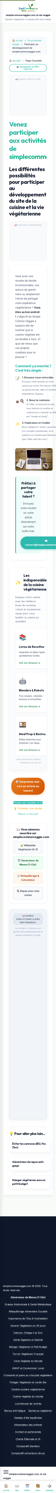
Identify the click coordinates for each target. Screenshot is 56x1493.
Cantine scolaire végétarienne (28, 1389)
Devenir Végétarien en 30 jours (28, 1325)
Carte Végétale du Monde (28, 1360)
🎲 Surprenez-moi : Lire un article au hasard (28, 786)
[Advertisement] (28, 97)
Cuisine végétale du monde (28, 1396)
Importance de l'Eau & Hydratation (28, 1318)
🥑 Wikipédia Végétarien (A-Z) (28, 847)
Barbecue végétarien (40, 1410)
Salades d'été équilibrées (28, 1417)
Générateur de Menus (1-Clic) (28, 1297)
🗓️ (27, 1487)
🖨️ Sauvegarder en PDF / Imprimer (28, 68)
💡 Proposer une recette (28, 808)
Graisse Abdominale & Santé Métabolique (28, 1304)
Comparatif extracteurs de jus (28, 1453)
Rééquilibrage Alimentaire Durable (28, 1311)
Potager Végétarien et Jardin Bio (28, 1382)
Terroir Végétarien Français (28, 1353)
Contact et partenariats (28, 1431)
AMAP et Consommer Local (28, 1368)
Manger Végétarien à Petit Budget (28, 1346)
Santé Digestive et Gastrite (28, 1339)
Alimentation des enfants (28, 1424)
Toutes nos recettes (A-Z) (28, 802)
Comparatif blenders (28, 1446)
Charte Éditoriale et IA (28, 1439)
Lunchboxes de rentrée (28, 1403)
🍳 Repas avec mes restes (28, 893)
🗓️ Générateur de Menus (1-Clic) (28, 862)
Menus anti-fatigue (14, 1410)
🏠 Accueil (14, 60)
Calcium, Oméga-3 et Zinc (28, 1332)
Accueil (19, 40)
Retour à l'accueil (28, 813)
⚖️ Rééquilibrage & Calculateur (28, 877)
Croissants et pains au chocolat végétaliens (28, 1375)
